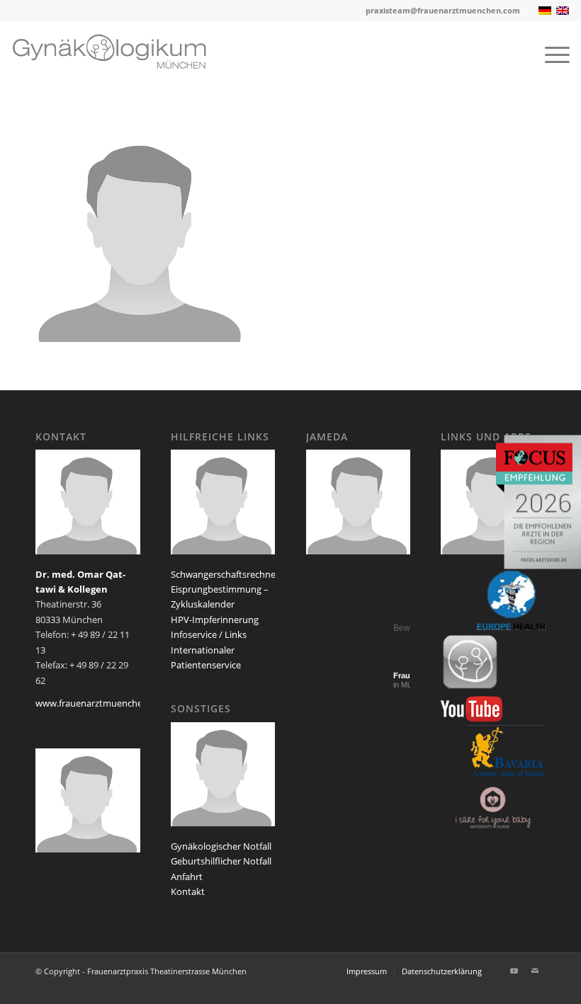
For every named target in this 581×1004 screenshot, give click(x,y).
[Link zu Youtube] (513, 970)
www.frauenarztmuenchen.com (102, 703)
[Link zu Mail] (535, 970)
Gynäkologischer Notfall (221, 846)
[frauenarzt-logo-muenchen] (119, 54)
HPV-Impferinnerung (215, 619)
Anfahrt (187, 876)
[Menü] (550, 54)
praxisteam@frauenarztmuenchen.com (443, 10)
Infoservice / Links (209, 634)
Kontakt (188, 891)
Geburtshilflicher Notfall (221, 861)
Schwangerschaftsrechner (225, 574)
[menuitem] (550, 54)
